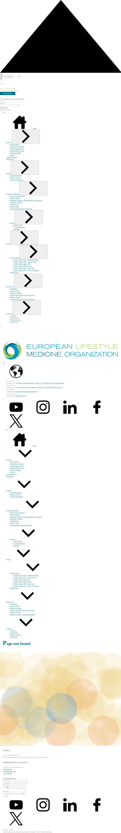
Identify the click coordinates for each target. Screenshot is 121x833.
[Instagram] (43, 413)
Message (5, 791)
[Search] (3, 364)
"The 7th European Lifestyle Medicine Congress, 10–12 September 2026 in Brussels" (38, 387)
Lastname (5, 783)
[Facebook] (97, 413)
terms (23, 793)
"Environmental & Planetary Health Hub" (26, 391)
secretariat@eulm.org (9, 771)
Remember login (5, 109)
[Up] (60, 72)
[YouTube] (16, 811)
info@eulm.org (7, 769)
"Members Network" (20, 396)
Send (6, 796)
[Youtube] (16, 413)
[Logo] (60, 359)
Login (1, 101)
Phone (4, 785)
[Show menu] (26, 137)
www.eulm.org (7, 773)
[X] (16, 427)
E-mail (5, 787)
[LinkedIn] (70, 413)
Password (2, 103)
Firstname (5, 780)
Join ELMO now (7, 93)
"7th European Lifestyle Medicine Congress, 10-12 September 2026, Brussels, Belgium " (40, 383)
